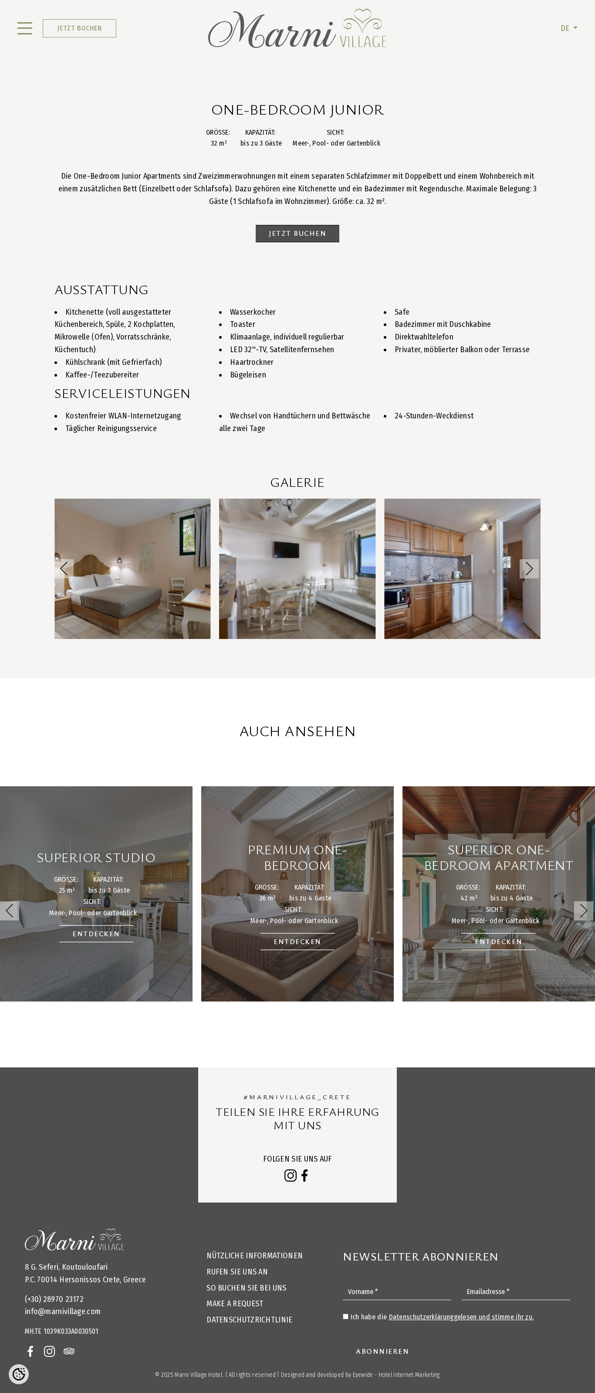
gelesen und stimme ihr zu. (461, 1317)
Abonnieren (382, 1351)
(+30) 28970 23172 (54, 1299)
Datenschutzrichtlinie (249, 1320)
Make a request (234, 1303)
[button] (529, 568)
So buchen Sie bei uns (246, 1288)
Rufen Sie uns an (237, 1272)
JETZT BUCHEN (79, 28)
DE (566, 28)
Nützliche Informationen (254, 1255)
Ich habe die (442, 1317)
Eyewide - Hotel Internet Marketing (396, 1375)
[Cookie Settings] (19, 1374)
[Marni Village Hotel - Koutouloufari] (297, 28)
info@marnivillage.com (63, 1311)
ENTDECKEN (96, 933)
